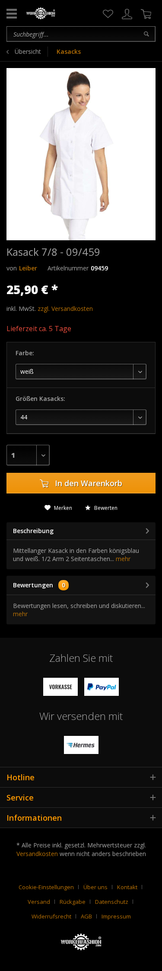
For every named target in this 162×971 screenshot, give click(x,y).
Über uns (95, 887)
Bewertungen (33, 585)
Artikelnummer (68, 268)
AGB (86, 916)
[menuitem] (108, 14)
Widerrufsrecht (51, 916)
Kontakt (127, 887)
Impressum (116, 916)
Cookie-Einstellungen (46, 887)
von (11, 268)
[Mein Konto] (127, 14)
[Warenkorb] (146, 14)
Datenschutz (111, 902)
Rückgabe (73, 902)
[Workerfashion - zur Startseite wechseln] (40, 13)
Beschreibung (33, 531)
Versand (39, 902)
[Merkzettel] (108, 14)
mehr (122, 559)
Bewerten (105, 508)
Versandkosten (37, 854)
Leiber (28, 268)
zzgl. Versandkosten (65, 308)
